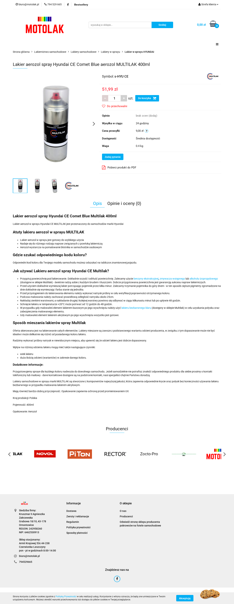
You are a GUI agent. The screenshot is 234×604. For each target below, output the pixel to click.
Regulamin (72, 521)
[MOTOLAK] (203, 454)
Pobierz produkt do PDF (121, 167)
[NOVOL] (30, 454)
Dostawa (71, 510)
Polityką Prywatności (66, 596)
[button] (73, 503)
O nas (123, 510)
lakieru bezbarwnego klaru (136, 307)
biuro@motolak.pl (29, 556)
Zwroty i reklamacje (77, 516)
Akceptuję (185, 598)
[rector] (99, 454)
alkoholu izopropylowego (204, 278)
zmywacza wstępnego (172, 278)
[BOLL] (169, 454)
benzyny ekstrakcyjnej (146, 278)
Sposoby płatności (77, 532)
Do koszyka (145, 98)
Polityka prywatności (78, 527)
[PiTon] (65, 454)
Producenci (126, 516)
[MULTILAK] (212, 76)
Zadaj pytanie (113, 156)
